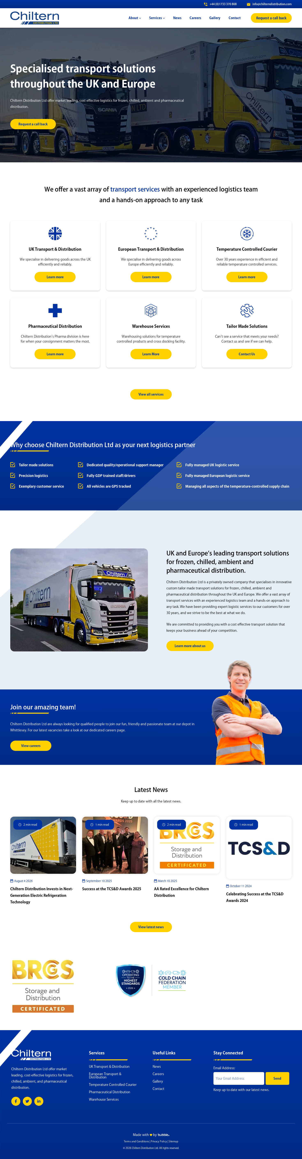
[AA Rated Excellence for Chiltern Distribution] (187, 844)
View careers (30, 745)
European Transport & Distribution (105, 1075)
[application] (139, 17)
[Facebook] (15, 1101)
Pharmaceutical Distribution (109, 1092)
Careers (158, 1074)
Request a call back (33, 124)
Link (55, 223)
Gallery (158, 1081)
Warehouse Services (104, 1099)
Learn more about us (190, 646)
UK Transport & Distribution (109, 1066)
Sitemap (173, 1141)
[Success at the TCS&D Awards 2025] (115, 844)
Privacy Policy (159, 1141)
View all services (151, 394)
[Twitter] (27, 1101)
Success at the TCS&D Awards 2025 (111, 889)
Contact (158, 1088)
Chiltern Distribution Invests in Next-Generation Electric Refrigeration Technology (41, 895)
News (157, 1066)
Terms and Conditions (136, 1141)
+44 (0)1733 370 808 (223, 4)
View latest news (151, 927)
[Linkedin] (38, 1101)
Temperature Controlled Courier (113, 1084)
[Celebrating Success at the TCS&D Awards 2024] (259, 847)
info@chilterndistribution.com (272, 4)
